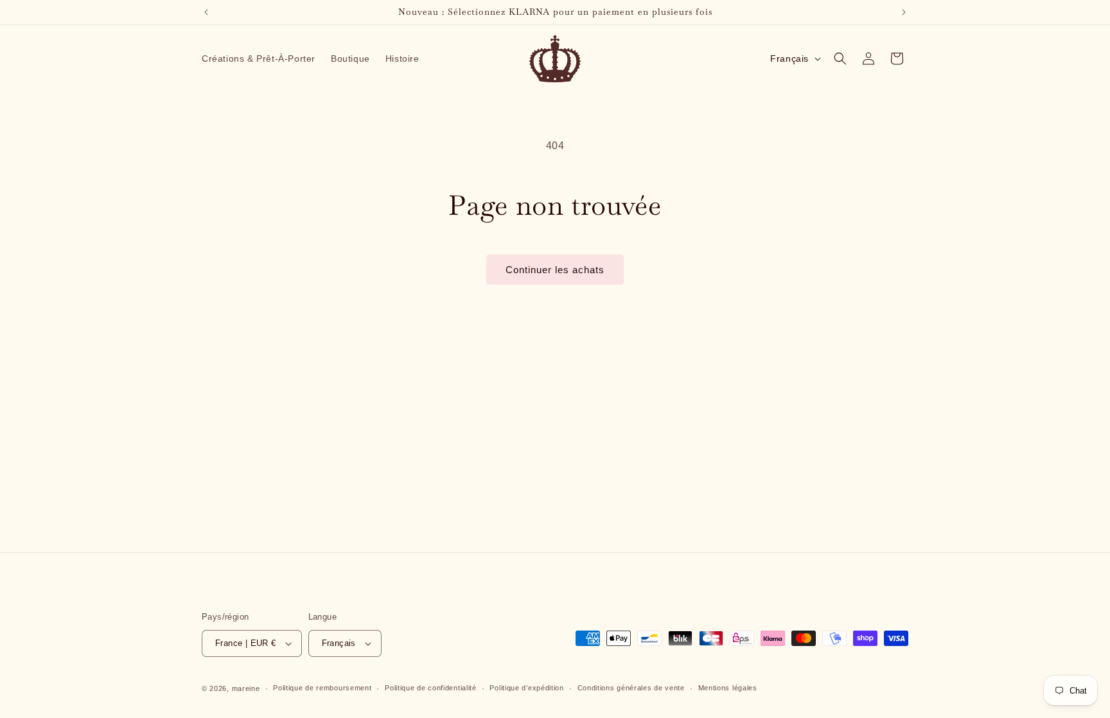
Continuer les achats (555, 269)
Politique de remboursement (322, 688)
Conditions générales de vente (631, 688)
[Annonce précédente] (206, 12)
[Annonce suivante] (904, 12)
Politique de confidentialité (431, 688)
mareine (246, 688)
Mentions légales (727, 688)
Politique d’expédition (526, 688)
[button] (840, 58)
